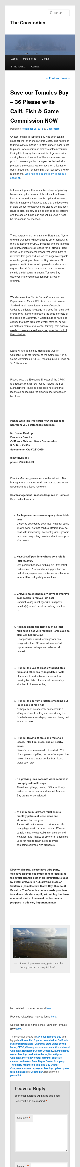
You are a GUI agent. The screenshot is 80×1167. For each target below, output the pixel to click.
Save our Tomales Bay (48, 1036)
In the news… (18, 66)
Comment (24, 1118)
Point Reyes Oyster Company (48, 1061)
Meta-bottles (29, 58)
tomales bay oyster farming (37, 1068)
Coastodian (53, 128)
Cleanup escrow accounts (39, 1047)
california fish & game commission (37, 1040)
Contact (35, 66)
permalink (15, 1075)
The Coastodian (27, 22)
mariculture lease (37, 1054)
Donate (46, 58)
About (14, 58)
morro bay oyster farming (36, 1057)
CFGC (20, 1047)
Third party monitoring (22, 1064)
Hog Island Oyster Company (37, 1050)
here (48, 1008)
